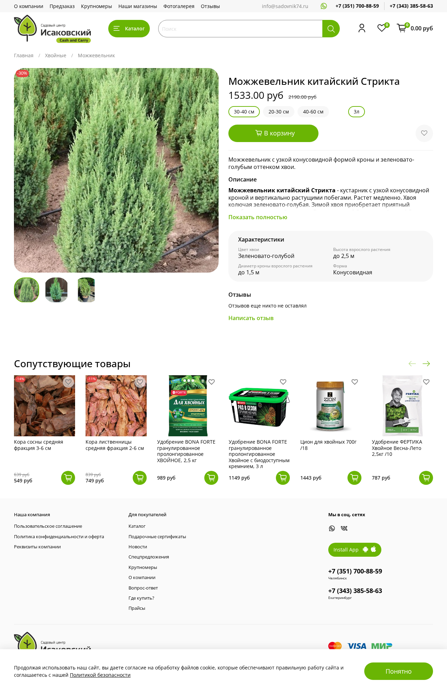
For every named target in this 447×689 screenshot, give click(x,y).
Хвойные (55, 55)
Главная (24, 55)
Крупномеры (96, 6)
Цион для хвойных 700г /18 (328, 444)
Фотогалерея (179, 6)
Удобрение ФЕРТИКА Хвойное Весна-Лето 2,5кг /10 (397, 447)
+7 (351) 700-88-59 (357, 5)
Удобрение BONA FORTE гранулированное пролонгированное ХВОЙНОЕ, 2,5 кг (186, 451)
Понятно (399, 671)
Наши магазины (137, 6)
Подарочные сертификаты (157, 537)
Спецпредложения (149, 557)
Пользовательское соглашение (48, 526)
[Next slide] (208, 170)
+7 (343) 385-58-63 (411, 5)
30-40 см (244, 111)
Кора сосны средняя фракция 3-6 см (38, 444)
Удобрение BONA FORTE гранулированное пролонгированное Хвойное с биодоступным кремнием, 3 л (259, 453)
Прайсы (137, 608)
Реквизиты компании (37, 547)
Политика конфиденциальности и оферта (59, 537)
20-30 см (279, 111)
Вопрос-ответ (143, 588)
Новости (138, 547)
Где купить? (141, 598)
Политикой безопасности (100, 675)
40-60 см (313, 111)
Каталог (135, 28)
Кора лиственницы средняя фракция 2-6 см (115, 444)
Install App (348, 549)
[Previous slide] (23, 170)
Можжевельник (96, 55)
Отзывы (210, 6)
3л (356, 111)
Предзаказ (62, 6)
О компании (28, 6)
